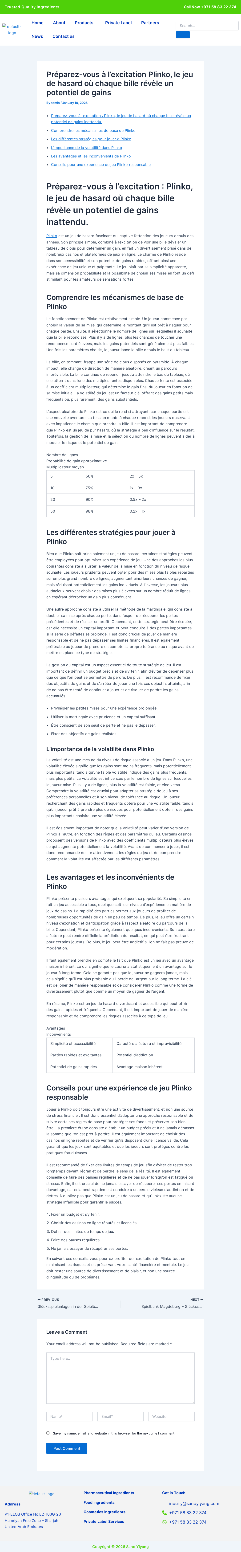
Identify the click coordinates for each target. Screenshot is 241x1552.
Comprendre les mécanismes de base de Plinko (93, 130)
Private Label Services (104, 1521)
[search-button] (183, 34)
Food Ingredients (99, 1502)
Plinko (51, 235)
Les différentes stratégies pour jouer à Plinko (91, 139)
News (37, 36)
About (59, 22)
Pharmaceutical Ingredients (109, 1492)
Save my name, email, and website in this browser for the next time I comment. (114, 1433)
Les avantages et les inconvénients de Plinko (91, 156)
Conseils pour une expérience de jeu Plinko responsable (101, 164)
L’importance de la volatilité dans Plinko (86, 147)
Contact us (63, 36)
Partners (150, 22)
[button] (85, 23)
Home (38, 22)
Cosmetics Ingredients (104, 1511)
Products (84, 22)
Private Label (118, 22)
